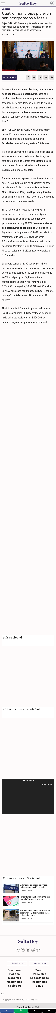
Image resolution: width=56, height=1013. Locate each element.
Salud (39, 985)
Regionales (39, 981)
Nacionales (14, 981)
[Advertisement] (28, 360)
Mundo (39, 970)
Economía (14, 970)
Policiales (39, 974)
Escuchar (10, 77)
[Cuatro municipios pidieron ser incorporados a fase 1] (28, 56)
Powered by (28, 1007)
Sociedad (14, 985)
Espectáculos (39, 977)
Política (14, 974)
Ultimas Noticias (17, 963)
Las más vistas (39, 963)
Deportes (14, 977)
